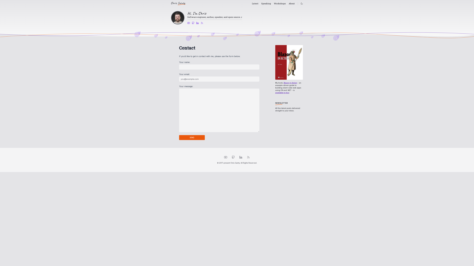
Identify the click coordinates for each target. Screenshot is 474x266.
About (292, 3)
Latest (255, 3)
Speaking (266, 3)
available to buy (282, 93)
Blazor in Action (290, 83)
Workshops (280, 3)
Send (192, 137)
